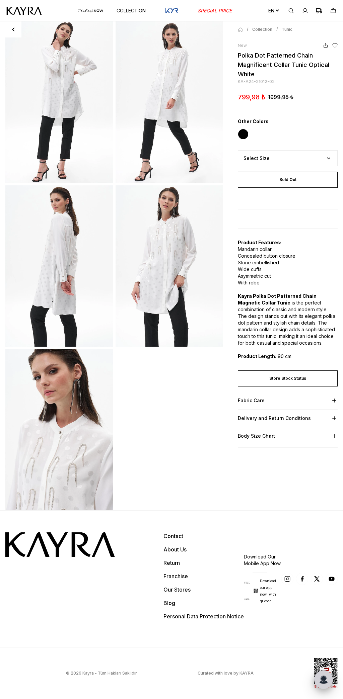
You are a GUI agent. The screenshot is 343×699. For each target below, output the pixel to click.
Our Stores (177, 589)
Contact (173, 536)
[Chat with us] (323, 679)
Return (171, 562)
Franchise (175, 576)
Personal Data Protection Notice (203, 616)
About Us (175, 549)
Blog (169, 603)
